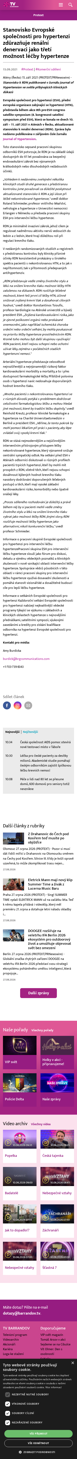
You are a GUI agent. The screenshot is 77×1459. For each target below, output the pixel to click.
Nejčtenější (30, 732)
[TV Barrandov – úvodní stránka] (11, 5)
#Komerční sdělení (48, 69)
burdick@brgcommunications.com (26, 659)
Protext (38, 15)
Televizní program (15, 1335)
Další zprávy (38, 993)
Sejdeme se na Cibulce (55, 1344)
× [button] (72, 1363)
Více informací (53, 1387)
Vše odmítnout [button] (38, 1443)
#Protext (27, 69)
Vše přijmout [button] (39, 1433)
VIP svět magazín (51, 1335)
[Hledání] (70, 5)
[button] (38, 1452)
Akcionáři (9, 1344)
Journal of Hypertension (19, 139)
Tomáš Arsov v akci (53, 1340)
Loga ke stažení (13, 1354)
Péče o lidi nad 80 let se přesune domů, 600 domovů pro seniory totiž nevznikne (44, 784)
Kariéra (8, 1349)
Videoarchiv (11, 1340)
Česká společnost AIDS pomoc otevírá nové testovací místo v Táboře (45, 744)
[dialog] (38, 1409)
